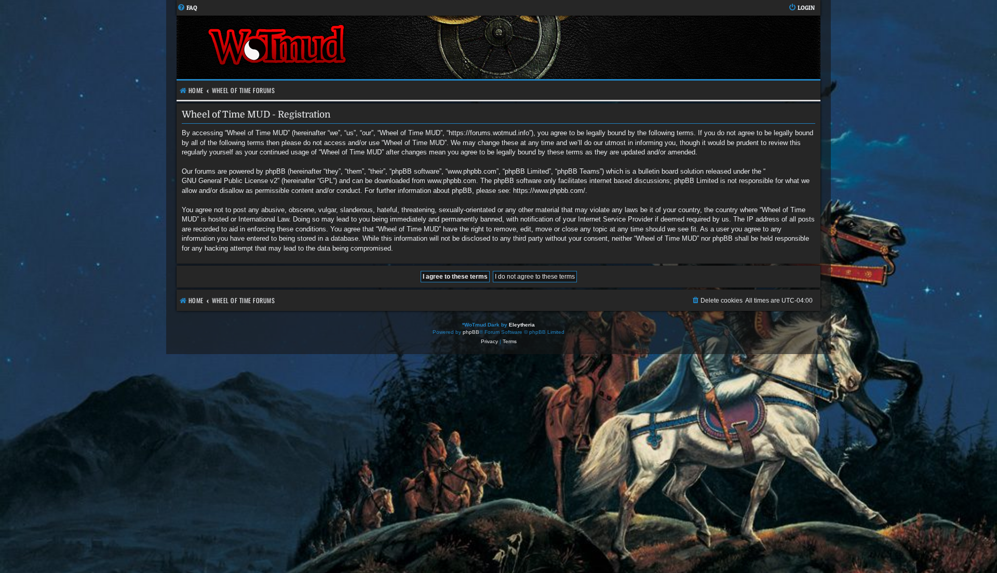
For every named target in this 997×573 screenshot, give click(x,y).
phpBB (471, 332)
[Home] (337, 47)
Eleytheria (522, 325)
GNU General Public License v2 (229, 181)
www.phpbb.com (451, 181)
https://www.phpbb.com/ (549, 190)
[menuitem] (187, 8)
